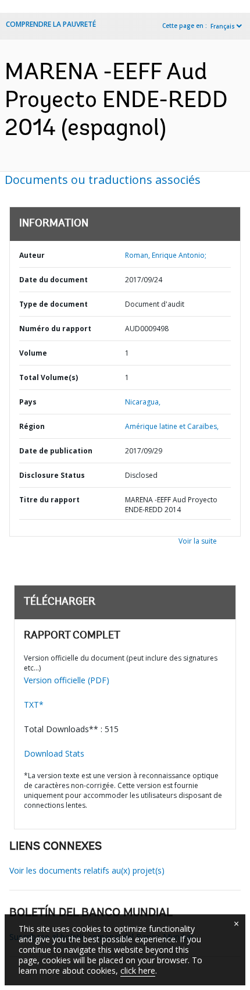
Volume (33, 353)
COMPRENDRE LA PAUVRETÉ (51, 24)
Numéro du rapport (55, 328)
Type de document (53, 304)
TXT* (34, 704)
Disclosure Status (52, 475)
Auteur (32, 255)
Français (222, 26)
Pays (28, 402)
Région (32, 426)
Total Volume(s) (48, 377)
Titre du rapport (49, 500)
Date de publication (55, 451)
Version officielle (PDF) (66, 680)
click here (137, 970)
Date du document (53, 280)
